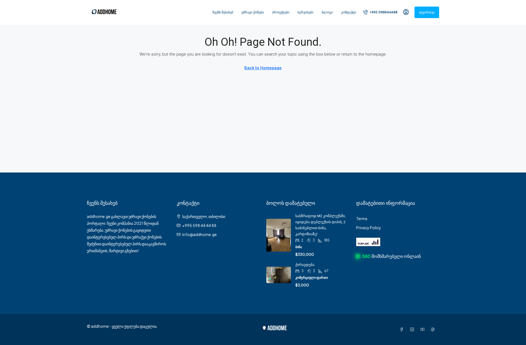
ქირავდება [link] (305, 265)
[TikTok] (434, 329)
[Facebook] (403, 329)
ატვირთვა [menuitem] (427, 12)
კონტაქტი (348, 12)
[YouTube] (424, 329)
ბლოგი (327, 12)
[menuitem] (380, 12)
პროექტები (280, 12)
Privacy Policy (368, 227)
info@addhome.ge (199, 234)
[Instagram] (413, 329)
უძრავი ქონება (252, 12)
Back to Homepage (263, 67)
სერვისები (305, 12)
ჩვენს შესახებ (223, 12)
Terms (361, 218)
